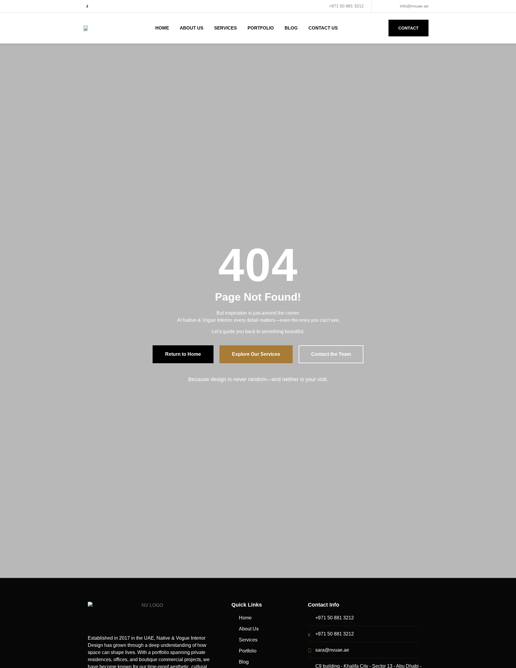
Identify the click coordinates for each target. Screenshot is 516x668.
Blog (291, 27)
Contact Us (323, 27)
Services (225, 27)
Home (162, 27)
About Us (191, 27)
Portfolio (261, 27)
